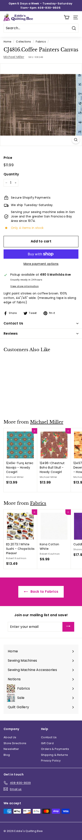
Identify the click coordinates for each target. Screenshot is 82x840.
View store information (24, 286)
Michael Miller (14, 57)
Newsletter (11, 749)
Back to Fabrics (44, 591)
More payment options (41, 264)
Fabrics (41, 41)
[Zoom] (76, 140)
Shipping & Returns (54, 755)
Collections (23, 41)
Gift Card (47, 743)
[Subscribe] (68, 627)
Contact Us (49, 737)
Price (8, 157)
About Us (10, 737)
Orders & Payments (55, 749)
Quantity (11, 174)
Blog (7, 755)
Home (7, 41)
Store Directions (15, 743)
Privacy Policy (51, 761)
